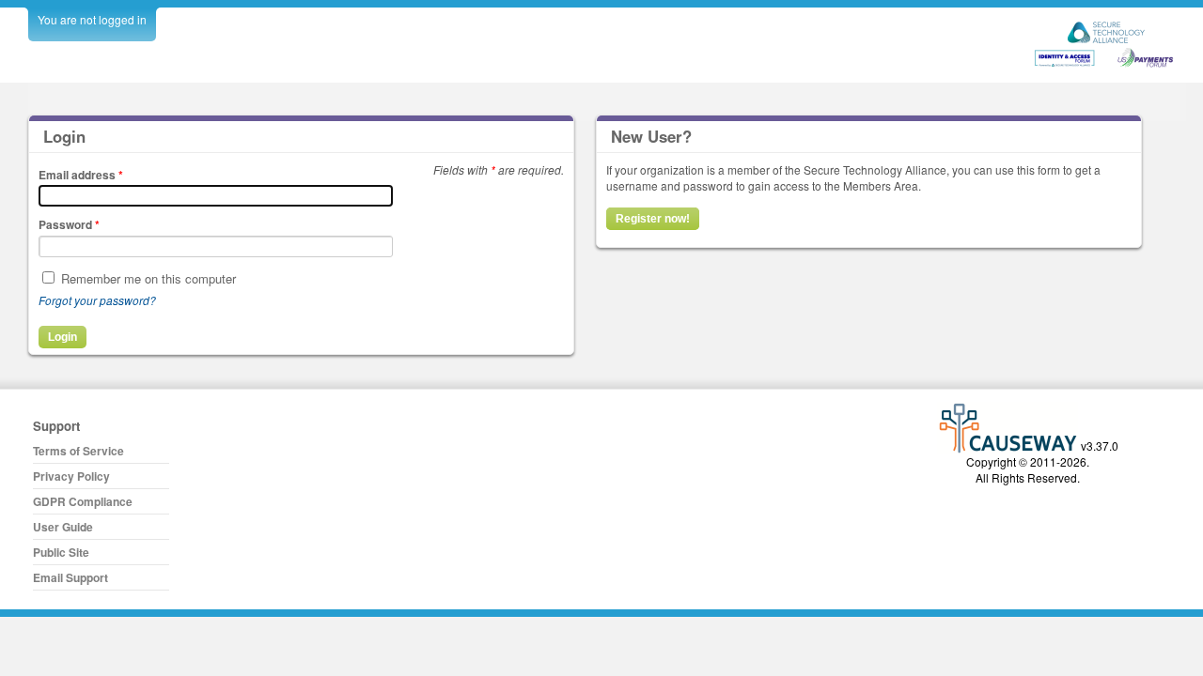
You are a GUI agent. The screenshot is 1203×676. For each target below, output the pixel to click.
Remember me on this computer (148, 278)
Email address (81, 174)
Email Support (70, 577)
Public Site (61, 552)
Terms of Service (78, 450)
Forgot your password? (97, 300)
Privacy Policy (71, 476)
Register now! (653, 218)
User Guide (63, 526)
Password (69, 224)
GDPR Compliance (83, 501)
